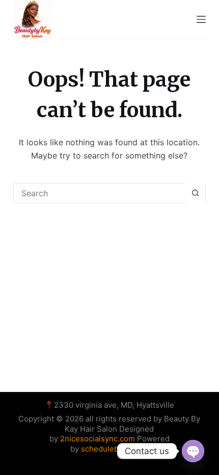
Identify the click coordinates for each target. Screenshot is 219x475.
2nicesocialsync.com (98, 438)
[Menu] (201, 19)
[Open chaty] (193, 451)
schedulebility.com (114, 449)
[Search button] (195, 193)
